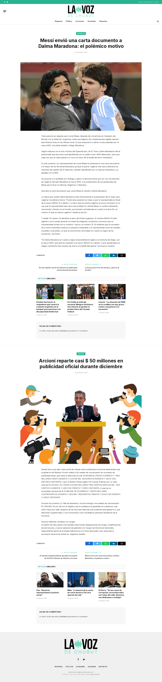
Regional (58, 21)
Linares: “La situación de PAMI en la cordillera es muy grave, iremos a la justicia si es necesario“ (112, 305)
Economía (80, 21)
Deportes (103, 21)
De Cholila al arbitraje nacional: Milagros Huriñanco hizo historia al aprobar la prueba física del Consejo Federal (80, 307)
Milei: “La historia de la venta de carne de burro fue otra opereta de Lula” (80, 592)
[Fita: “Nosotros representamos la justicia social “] (49, 579)
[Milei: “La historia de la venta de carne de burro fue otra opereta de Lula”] (81, 579)
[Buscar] (158, 21)
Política (69, 21)
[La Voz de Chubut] (81, 11)
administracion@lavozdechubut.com (81, 672)
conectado (63, 331)
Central (81, 354)
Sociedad (92, 21)
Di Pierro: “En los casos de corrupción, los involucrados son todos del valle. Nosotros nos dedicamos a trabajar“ (111, 593)
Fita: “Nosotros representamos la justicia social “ (47, 592)
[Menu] (4, 11)
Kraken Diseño (95, 674)
